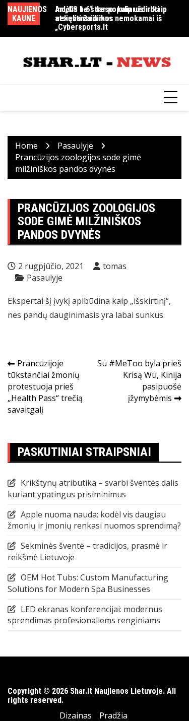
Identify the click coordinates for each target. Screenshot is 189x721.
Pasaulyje (44, 277)
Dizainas (75, 715)
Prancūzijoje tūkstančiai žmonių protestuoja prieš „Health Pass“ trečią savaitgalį (45, 386)
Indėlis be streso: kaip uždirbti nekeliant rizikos (107, 14)
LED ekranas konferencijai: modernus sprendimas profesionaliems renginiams (85, 615)
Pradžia (113, 715)
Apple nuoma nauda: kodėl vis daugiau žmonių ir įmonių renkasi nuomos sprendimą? (94, 520)
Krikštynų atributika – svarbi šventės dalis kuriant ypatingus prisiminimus (93, 488)
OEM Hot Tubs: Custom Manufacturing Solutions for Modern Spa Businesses (88, 583)
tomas (115, 266)
